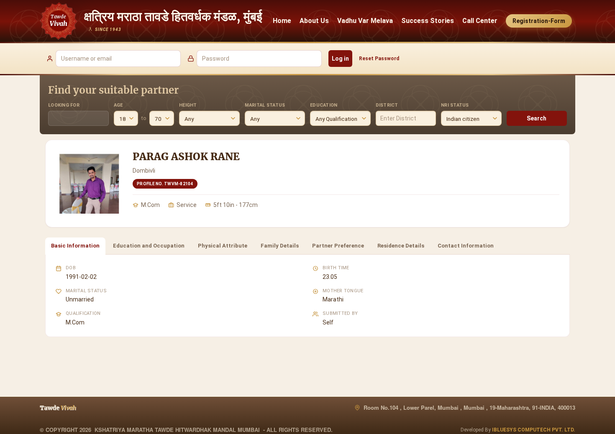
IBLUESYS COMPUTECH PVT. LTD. (533, 430)
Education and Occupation (148, 246)
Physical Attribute (222, 246)
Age (118, 105)
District (387, 105)
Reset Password (379, 58)
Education (323, 105)
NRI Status (455, 105)
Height (188, 105)
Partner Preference (338, 246)
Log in (340, 58)
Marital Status (265, 105)
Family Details (280, 246)
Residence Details (400, 246)
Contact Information (466, 246)
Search (536, 118)
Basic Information (75, 246)
